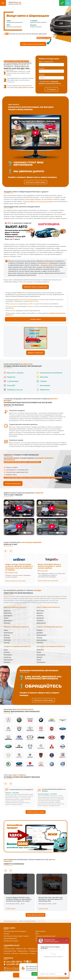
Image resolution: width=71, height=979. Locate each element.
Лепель (6, 642)
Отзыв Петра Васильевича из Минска (53, 790)
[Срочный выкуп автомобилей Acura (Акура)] (8, 720)
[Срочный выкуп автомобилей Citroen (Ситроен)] (8, 728)
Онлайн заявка (35, 319)
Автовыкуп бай (46, 265)
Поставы (7, 637)
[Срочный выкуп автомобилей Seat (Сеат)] (62, 755)
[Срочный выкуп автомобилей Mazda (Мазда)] (30, 746)
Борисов (7, 610)
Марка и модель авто (46, 61)
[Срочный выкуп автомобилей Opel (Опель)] (8, 755)
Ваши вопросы (41, 931)
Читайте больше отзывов (35, 812)
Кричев (39, 657)
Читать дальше (10, 908)
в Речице (14, 953)
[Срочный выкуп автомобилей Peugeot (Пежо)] (19, 755)
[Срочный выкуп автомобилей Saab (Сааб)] (51, 755)
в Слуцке (32, 953)
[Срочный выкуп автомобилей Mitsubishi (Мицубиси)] (51, 746)
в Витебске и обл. (33, 948)
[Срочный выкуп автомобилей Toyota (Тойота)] (41, 764)
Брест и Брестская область (48, 607)
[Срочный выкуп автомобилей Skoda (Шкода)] (8, 764)
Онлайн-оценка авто (13, 483)
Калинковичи (42, 640)
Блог (37, 933)
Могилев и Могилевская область (51, 646)
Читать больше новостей (35, 915)
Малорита (40, 618)
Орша (6, 630)
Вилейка (7, 623)
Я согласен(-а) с (50, 82)
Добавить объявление (35, 353)
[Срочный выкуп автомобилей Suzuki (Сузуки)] (30, 764)
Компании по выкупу (11, 941)
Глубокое (7, 640)
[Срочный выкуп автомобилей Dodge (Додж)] (41, 728)
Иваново (40, 613)
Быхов (39, 659)
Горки (39, 652)
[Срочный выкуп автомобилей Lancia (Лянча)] (62, 737)
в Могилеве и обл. (10, 951)
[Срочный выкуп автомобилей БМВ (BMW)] (41, 720)
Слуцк (6, 618)
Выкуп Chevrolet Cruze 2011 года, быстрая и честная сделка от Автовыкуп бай (51, 899)
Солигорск (8, 613)
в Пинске (7, 953)
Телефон (42, 75)
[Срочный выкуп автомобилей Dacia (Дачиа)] (19, 728)
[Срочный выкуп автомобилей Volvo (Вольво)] (62, 764)
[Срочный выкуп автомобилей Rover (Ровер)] (41, 755)
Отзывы (6, 933)
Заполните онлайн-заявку (35, 182)
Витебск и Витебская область (16, 627)
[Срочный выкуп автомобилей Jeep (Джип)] (41, 737)
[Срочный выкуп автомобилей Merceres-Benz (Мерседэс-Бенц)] (41, 746)
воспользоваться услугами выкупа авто (38, 201)
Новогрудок (8, 659)
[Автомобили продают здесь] (35, 836)
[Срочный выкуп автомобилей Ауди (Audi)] (30, 720)
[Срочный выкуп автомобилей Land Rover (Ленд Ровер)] (8, 746)
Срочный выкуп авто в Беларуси (15, 931)
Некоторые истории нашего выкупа (16, 936)
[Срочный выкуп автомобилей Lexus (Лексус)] (19, 746)
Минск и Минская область (15, 607)
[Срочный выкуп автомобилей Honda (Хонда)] (8, 737)
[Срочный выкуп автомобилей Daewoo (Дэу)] (30, 728)
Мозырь (39, 630)
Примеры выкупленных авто (45, 936)
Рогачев (40, 642)
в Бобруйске (33, 951)
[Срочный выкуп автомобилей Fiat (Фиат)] (51, 728)
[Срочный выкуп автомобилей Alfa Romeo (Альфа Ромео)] (19, 720)
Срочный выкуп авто (11, 921)
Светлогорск (41, 635)
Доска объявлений (10, 938)
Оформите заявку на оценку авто (35, 287)
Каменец (40, 615)
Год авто (42, 68)
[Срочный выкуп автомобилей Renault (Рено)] (30, 755)
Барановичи (41, 623)
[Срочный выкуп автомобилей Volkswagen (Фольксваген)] (51, 764)
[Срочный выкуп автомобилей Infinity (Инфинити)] (30, 737)
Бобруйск (40, 650)
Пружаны (40, 620)
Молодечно (8, 615)
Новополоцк (8, 632)
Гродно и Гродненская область (17, 646)
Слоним (7, 652)
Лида (6, 650)
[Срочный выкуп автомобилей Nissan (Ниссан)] (62, 746)
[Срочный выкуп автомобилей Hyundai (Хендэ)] (19, 737)
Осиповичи (41, 655)
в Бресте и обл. (21, 948)
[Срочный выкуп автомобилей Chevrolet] (51, 720)
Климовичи (41, 662)
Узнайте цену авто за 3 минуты (33, 44)
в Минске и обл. (9, 948)
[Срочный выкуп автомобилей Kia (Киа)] (51, 737)
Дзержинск (8, 620)
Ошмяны (7, 662)
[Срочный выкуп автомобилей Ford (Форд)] (62, 728)
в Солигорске (23, 953)
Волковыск (8, 655)
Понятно (35, 974)
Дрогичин (40, 610)
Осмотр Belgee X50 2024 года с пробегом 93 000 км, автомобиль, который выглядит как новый (19, 899)
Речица (39, 637)
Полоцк (6, 635)
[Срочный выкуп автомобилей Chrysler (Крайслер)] (62, 720)
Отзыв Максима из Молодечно (21, 789)
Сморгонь (7, 657)
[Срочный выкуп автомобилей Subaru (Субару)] (19, 764)
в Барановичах (22, 951)
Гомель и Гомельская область (50, 627)
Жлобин (40, 632)
